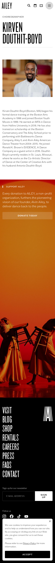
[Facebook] (11, 516)
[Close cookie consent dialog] (50, 521)
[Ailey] (8, 5)
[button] (27, 78)
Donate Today (27, 215)
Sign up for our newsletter (14, 488)
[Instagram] (4, 516)
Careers (10, 447)
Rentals (10, 438)
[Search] (28, 5)
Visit (7, 410)
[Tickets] (42, 5)
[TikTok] (19, 516)
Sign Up (44, 496)
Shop (7, 429)
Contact (10, 474)
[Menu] (49, 5)
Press (8, 456)
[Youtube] (26, 516)
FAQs (6, 465)
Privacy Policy (29, 543)
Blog (7, 420)
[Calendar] (35, 5)
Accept (27, 554)
